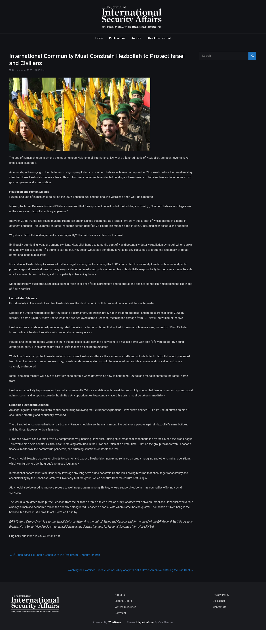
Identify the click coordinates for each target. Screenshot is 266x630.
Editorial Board (123, 600)
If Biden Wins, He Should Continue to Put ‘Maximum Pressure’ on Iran (54, 555)
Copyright (120, 613)
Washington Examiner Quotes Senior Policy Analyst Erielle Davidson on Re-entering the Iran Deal (130, 570)
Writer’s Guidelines (125, 607)
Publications (117, 38)
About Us (120, 594)
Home (99, 38)
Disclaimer (219, 600)
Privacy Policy (221, 594)
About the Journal (159, 38)
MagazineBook (145, 622)
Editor (41, 70)
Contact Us (219, 607)
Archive (136, 38)
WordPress (114, 622)
